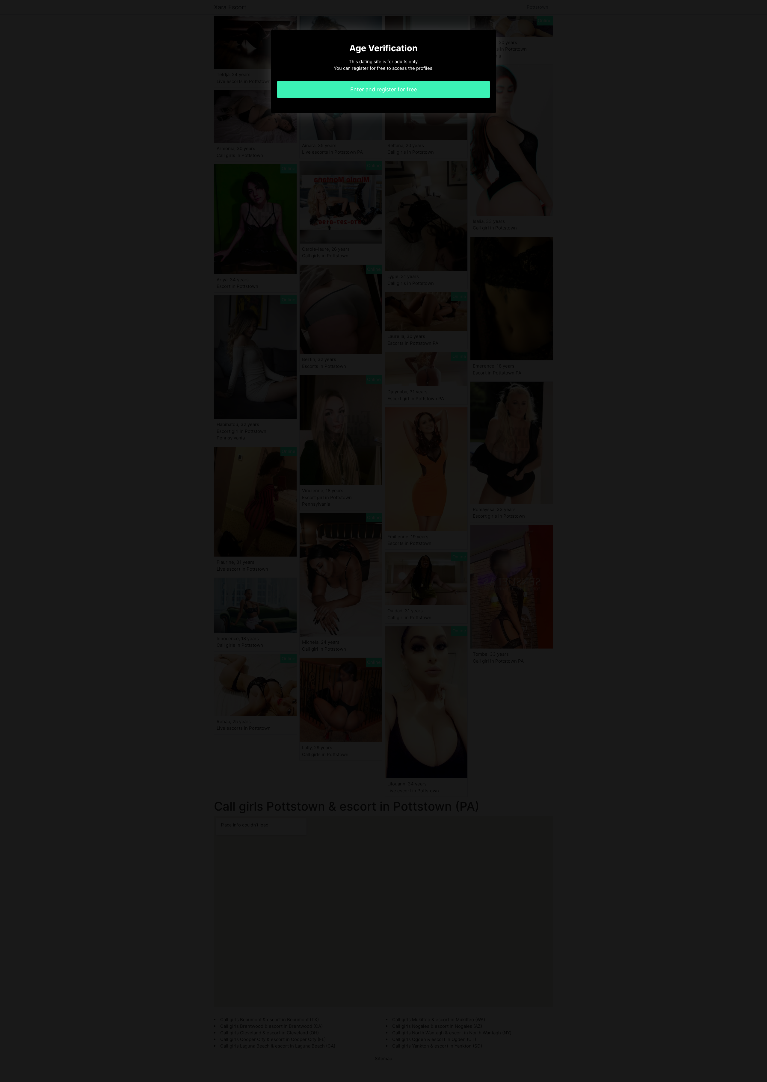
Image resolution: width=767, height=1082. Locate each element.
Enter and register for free (383, 89)
